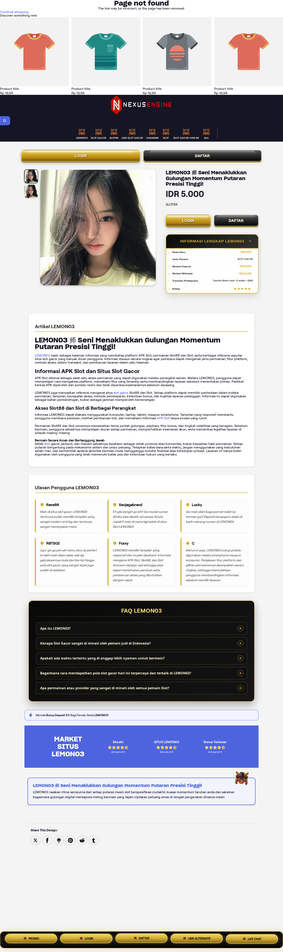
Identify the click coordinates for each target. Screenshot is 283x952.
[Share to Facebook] (47, 840)
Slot (47, 444)
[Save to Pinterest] (70, 840)
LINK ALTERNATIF (199, 939)
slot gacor (121, 392)
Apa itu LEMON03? (55, 628)
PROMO (34, 939)
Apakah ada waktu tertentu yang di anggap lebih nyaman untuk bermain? (102, 658)
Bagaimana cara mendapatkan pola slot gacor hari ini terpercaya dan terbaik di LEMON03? (115, 673)
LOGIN (81, 156)
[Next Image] (152, 228)
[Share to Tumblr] (94, 840)
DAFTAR (202, 156)
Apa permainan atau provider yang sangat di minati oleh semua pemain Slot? (104, 688)
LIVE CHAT (254, 939)
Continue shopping (14, 12)
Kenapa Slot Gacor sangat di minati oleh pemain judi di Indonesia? (95, 643)
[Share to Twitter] (36, 840)
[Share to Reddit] (82, 840)
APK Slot (163, 418)
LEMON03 (42, 355)
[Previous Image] (43, 228)
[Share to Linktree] (59, 840)
